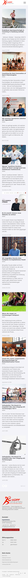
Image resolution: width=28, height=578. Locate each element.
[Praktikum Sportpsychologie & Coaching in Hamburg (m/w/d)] (14, 18)
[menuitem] (24, 2)
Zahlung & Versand (6, 557)
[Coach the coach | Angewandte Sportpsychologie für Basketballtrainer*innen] (14, 346)
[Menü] (24, 2)
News (3, 33)
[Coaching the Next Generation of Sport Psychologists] (14, 61)
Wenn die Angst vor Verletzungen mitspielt (10, 314)
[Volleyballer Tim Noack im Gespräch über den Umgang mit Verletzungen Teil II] (14, 393)
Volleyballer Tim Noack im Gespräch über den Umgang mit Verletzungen (13, 458)
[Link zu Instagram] (19, 573)
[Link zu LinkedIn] (21, 573)
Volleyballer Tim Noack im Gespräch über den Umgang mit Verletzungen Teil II (13, 407)
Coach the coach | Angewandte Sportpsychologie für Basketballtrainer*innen (13, 360)
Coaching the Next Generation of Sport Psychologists (14, 74)
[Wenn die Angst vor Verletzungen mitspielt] (14, 301)
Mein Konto (4, 555)
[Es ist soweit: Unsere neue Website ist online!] (14, 201)
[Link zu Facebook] (23, 573)
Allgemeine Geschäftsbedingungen (10, 562)
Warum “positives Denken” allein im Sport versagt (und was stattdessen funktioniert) (14, 168)
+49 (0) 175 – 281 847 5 (8, 525)
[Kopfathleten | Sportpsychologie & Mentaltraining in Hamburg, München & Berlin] (11, 2)
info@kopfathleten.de (8, 527)
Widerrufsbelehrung (6, 560)
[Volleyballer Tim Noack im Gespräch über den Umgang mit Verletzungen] (14, 445)
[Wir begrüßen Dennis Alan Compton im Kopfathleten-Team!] (14, 246)
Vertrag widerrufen (6, 564)
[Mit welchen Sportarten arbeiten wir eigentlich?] (14, 106)
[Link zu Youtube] (25, 573)
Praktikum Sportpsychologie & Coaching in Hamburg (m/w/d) (13, 31)
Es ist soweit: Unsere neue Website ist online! (11, 213)
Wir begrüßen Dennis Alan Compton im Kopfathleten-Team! (14, 258)
